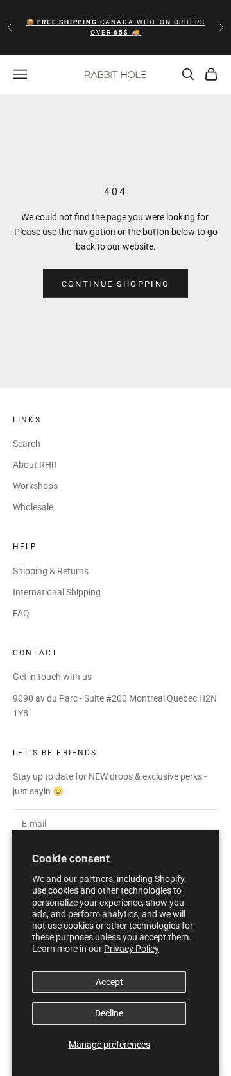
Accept (109, 982)
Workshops (35, 486)
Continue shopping (116, 284)
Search (26, 443)
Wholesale (33, 507)
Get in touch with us (52, 676)
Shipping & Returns (51, 571)
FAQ (21, 613)
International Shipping (57, 592)
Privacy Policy (131, 949)
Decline (109, 1013)
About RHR (35, 465)
